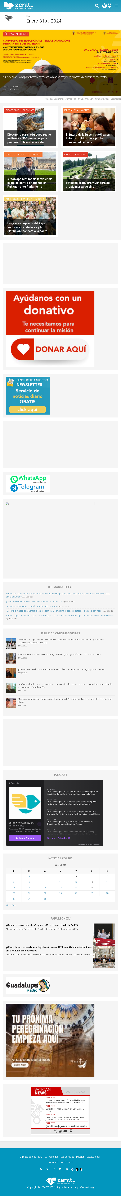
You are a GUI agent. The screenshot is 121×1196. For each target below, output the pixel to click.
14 (107, 882)
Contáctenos (66, 1162)
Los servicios (67, 1156)
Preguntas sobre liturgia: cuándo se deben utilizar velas (31, 606)
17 (45, 887)
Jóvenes (84, 110)
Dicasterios (12, 110)
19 (76, 887)
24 (45, 893)
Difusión (80, 1156)
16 (29, 887)
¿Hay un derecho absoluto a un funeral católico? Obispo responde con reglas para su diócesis (62, 669)
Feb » (14, 905)
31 (45, 899)
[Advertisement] (60, 263)
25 (60, 893)
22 (14, 893)
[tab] (45, 1091)
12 (76, 882)
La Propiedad (51, 1156)
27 (91, 893)
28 (107, 893)
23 (29, 893)
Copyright (53, 1162)
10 (45, 882)
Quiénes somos (28, 1156)
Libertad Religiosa (16, 154)
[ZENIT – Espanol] (34, 6)
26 (76, 893)
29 (14, 899)
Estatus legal (93, 1156)
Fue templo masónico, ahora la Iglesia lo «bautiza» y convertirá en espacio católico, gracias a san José (53, 611)
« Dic (8, 905)
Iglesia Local (71, 110)
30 (29, 899)
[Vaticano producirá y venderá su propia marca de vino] (89, 171)
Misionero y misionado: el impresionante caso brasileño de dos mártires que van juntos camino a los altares (65, 700)
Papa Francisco (36, 199)
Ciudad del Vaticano (75, 154)
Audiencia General (16, 199)
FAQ (40, 1156)
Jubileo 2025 (27, 110)
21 (107, 887)
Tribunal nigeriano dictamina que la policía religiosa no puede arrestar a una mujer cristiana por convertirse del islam (59, 615)
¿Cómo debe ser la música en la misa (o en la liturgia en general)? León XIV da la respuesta (59, 654)
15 (14, 887)
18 (60, 887)
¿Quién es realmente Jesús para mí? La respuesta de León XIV (34, 601)
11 (60, 882)
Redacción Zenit (11, 90)
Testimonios (34, 154)
